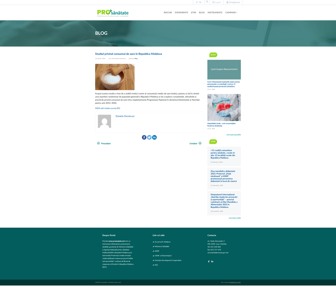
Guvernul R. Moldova (162, 242)
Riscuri (168, 13)
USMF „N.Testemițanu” (163, 255)
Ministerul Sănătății (162, 246)
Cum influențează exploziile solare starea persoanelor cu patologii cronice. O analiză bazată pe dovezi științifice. (223, 84)
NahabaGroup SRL (235, 282)
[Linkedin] (154, 137)
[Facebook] (144, 137)
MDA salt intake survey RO (107, 108)
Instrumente (215, 13)
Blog (202, 13)
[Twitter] (149, 137)
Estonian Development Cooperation (168, 260)
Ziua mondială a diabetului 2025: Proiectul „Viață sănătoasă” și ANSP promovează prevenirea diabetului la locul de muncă (224, 176)
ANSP (157, 251)
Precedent (106, 144)
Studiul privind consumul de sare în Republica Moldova (128, 54)
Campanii (230, 13)
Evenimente (181, 13)
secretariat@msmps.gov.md (218, 252)
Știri (193, 13)
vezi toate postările (233, 135)
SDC (156, 265)
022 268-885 (215, 247)
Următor (193, 144)
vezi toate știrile (235, 218)
